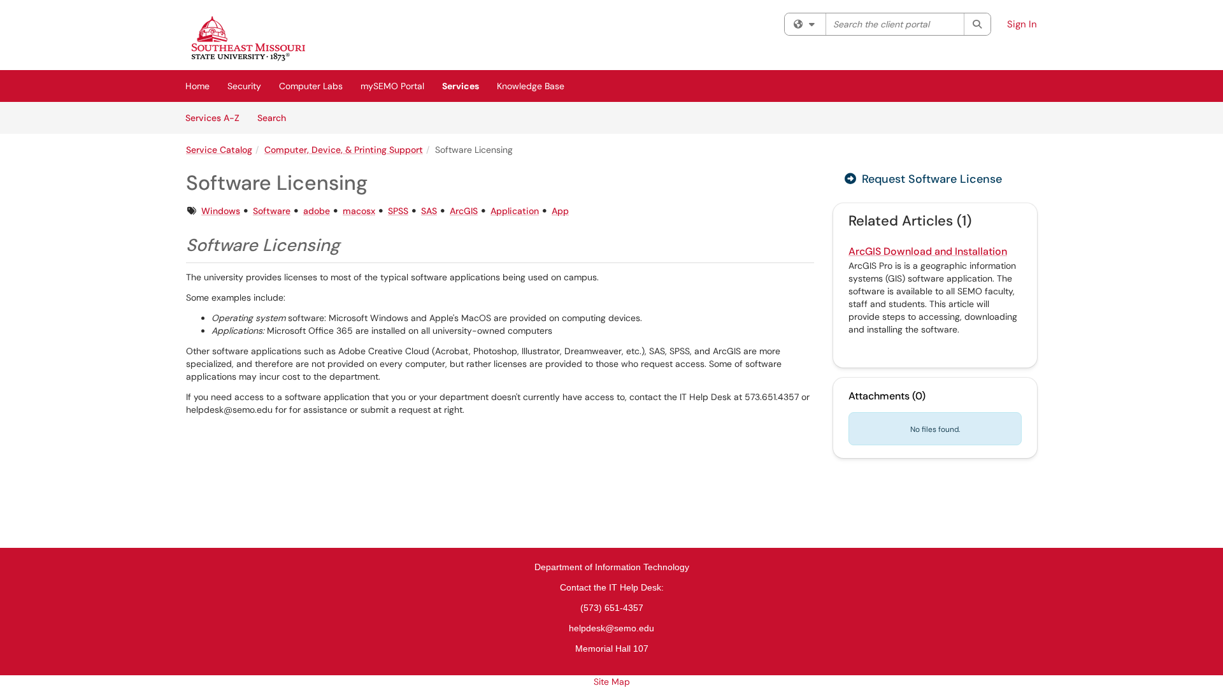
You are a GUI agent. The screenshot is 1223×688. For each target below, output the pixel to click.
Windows (220, 211)
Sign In (1022, 24)
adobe (316, 211)
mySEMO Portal (392, 86)
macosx (359, 211)
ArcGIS (464, 211)
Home (197, 86)
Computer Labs (311, 86)
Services (460, 86)
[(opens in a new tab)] (248, 38)
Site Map (612, 681)
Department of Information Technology (611, 567)
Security (244, 86)
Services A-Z (212, 118)
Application (514, 211)
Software (271, 211)
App (560, 211)
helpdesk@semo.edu (611, 628)
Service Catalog (219, 149)
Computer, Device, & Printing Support (343, 149)
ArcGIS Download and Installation (927, 251)
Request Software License (930, 179)
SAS (429, 211)
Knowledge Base (530, 86)
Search (276, 117)
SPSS (398, 211)
